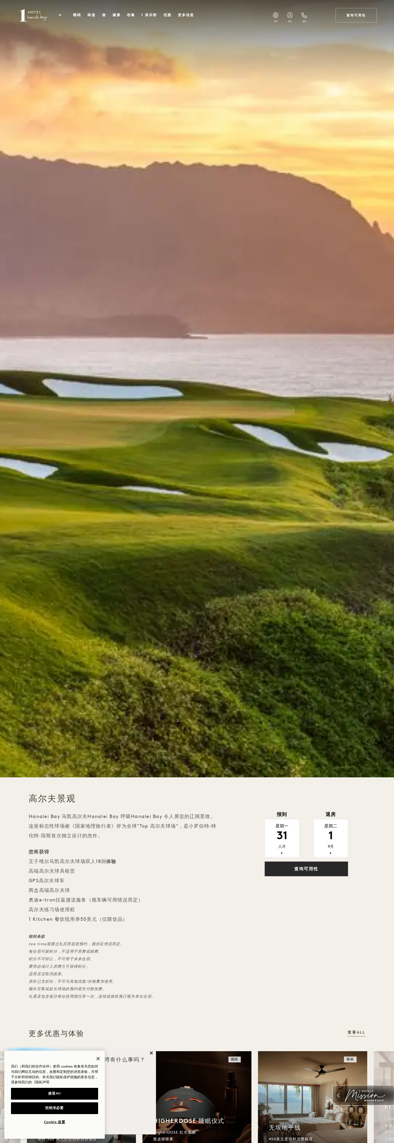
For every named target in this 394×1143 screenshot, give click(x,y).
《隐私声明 (40, 1082)
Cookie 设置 (54, 1122)
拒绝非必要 (54, 1108)
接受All (54, 1093)
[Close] (98, 1059)
